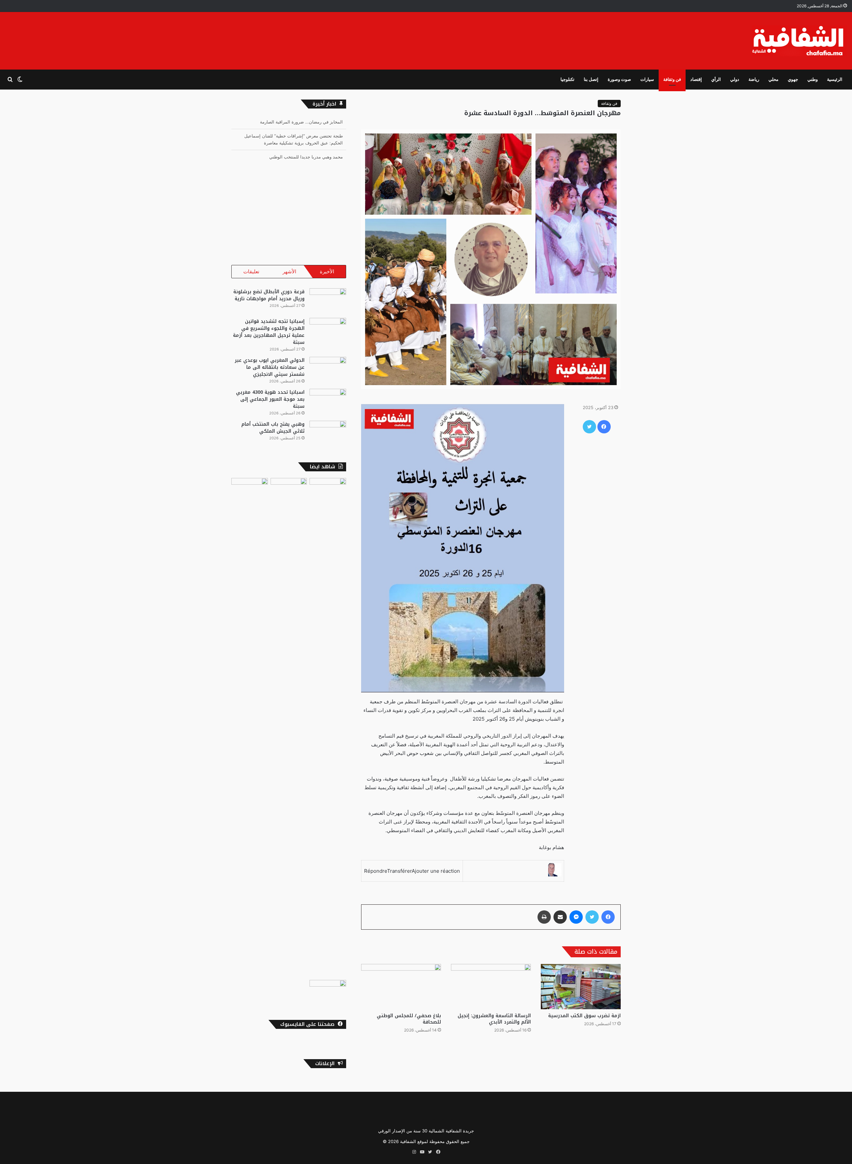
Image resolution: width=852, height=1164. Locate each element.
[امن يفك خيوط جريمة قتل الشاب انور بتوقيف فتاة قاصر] (249, 727)
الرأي (716, 79)
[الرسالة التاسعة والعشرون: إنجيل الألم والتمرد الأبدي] (491, 986)
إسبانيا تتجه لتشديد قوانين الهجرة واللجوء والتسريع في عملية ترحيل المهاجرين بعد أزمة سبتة (269, 332)
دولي (734, 79)
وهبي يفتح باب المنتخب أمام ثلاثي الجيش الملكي (273, 428)
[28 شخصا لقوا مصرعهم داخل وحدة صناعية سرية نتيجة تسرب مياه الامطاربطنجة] (289, 727)
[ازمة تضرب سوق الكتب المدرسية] (581, 986)
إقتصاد (696, 79)
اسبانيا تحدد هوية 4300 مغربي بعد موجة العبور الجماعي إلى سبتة (270, 399)
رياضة (753, 79)
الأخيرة (327, 271)
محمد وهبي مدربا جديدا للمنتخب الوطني (306, 143)
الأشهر (289, 271)
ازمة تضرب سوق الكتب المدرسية (584, 1015)
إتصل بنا (591, 79)
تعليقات (251, 271)
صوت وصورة (619, 79)
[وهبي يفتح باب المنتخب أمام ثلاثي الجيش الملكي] (328, 433)
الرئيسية (834, 79)
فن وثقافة (672, 79)
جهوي (793, 79)
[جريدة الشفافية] (799, 40)
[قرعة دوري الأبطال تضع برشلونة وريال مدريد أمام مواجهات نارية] (328, 300)
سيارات (647, 79)
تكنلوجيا (567, 79)
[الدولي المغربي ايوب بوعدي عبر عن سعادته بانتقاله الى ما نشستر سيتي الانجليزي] (328, 369)
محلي (773, 79)
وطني (812, 79)
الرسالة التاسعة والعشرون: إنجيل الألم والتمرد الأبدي (494, 1019)
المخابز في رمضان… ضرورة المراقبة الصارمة (301, 157)
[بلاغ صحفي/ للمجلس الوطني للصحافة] (401, 986)
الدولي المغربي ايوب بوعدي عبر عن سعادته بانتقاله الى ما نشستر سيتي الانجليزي (270, 367)
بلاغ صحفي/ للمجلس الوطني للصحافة (409, 1019)
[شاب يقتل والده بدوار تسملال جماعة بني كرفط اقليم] (328, 990)
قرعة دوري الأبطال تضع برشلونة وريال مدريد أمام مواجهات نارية (269, 295)
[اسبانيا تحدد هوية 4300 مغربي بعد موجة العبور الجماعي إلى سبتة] (328, 401)
